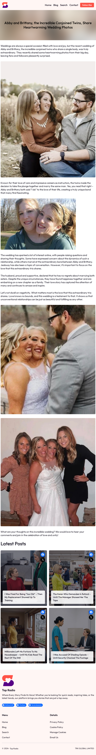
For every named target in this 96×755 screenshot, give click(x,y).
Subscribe (87, 5)
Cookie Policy (56, 727)
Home (5, 722)
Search (5, 732)
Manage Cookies (58, 732)
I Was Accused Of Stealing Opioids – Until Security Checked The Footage (70, 656)
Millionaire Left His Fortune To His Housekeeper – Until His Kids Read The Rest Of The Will (23, 654)
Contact (6, 737)
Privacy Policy (57, 722)
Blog (4, 727)
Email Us (54, 737)
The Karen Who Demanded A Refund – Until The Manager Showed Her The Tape (72, 597)
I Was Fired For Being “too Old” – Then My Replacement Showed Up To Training (23, 597)
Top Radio (8, 690)
